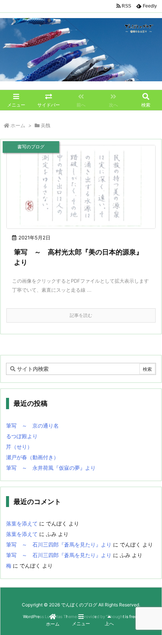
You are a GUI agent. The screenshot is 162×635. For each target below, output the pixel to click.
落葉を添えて (22, 523)
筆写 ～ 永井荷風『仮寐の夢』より (51, 467)
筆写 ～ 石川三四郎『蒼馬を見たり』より (59, 544)
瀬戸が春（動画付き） (32, 457)
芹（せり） (19, 446)
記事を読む (81, 315)
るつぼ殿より (22, 436)
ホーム (18, 125)
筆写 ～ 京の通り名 (32, 425)
